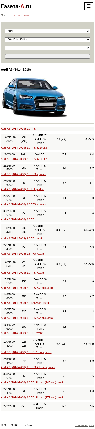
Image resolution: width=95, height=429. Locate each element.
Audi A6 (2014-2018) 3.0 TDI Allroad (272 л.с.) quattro (33, 397)
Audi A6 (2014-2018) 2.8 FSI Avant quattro (26, 302)
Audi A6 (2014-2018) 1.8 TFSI (18, 128)
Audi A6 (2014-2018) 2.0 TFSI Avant (22, 272)
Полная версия (84, 425)
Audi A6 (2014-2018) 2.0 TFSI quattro (23, 174)
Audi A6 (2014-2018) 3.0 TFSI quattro (23, 204)
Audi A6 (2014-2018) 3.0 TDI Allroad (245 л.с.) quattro (33, 382)
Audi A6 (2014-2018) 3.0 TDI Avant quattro (26, 352)
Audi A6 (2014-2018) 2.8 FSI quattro (22, 189)
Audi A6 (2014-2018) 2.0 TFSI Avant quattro (27, 287)
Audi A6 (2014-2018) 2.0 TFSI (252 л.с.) (24, 159)
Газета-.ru (16, 6)
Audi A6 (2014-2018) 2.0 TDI (18, 219)
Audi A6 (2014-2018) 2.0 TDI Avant (21, 333)
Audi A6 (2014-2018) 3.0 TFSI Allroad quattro (28, 367)
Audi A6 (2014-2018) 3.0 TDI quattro (22, 238)
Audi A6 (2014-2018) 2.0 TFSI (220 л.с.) (24, 147)
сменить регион (21, 15)
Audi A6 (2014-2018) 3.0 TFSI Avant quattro (27, 318)
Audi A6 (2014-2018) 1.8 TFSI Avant (22, 253)
